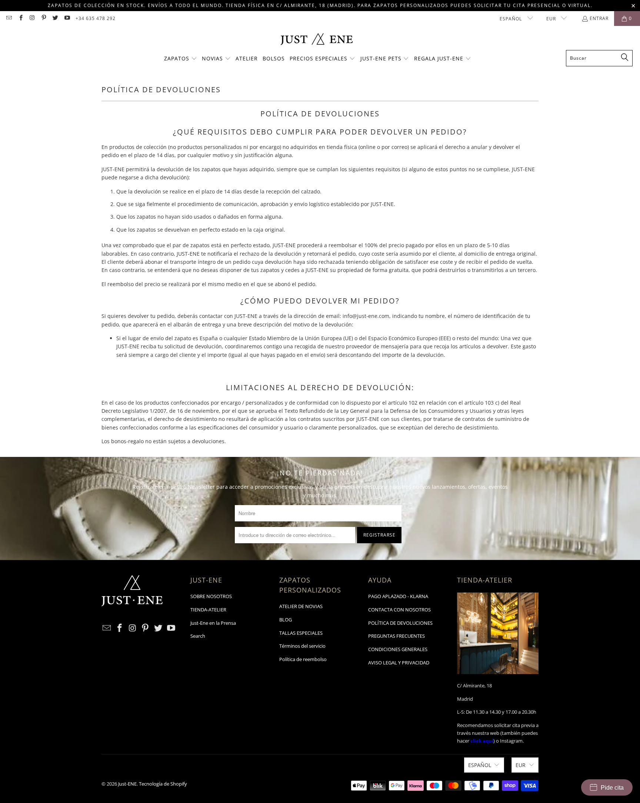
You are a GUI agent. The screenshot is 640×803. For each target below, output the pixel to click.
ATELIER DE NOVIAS (301, 606)
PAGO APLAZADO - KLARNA (398, 596)
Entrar (599, 18)
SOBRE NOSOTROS (211, 596)
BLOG (285, 619)
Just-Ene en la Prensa (213, 623)
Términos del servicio (302, 646)
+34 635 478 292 (96, 18)
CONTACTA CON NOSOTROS (399, 609)
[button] (180, 59)
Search (197, 636)
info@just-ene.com (366, 315)
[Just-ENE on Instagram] (32, 18)
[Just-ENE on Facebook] (20, 18)
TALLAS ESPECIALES (301, 633)
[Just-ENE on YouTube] (66, 18)
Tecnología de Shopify (163, 783)
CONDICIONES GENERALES (397, 649)
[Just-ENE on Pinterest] (43, 18)
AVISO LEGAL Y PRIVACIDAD (398, 662)
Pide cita (612, 787)
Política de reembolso (303, 659)
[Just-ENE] (316, 40)
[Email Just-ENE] (9, 18)
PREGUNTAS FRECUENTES (396, 636)
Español (511, 19)
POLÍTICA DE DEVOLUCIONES (400, 623)
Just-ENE (127, 783)
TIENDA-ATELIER (208, 609)
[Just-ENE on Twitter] (55, 18)
